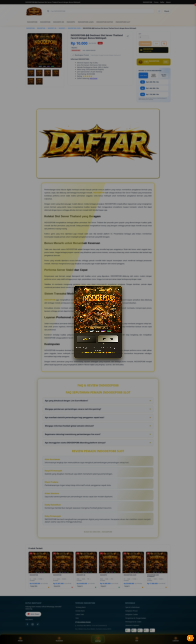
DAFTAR (108, 339)
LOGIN (86, 339)
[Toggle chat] (190, 638)
